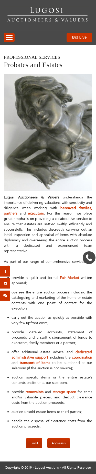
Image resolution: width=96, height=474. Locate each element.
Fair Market (69, 277)
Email (34, 443)
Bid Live (79, 37)
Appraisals (59, 443)
